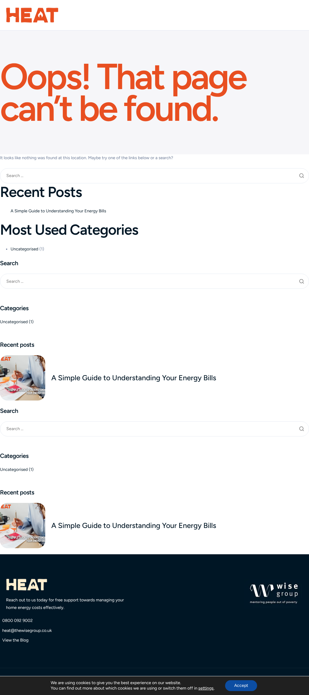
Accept (241, 685)
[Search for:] (154, 175)
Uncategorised (24, 249)
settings (206, 688)
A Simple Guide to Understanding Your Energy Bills (58, 211)
